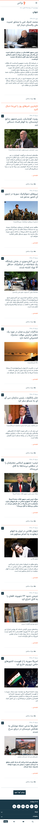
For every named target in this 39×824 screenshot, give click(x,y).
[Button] (31, 99)
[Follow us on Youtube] (27, 806)
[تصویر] (23, 821)
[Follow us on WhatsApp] (18, 806)
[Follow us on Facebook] (36, 806)
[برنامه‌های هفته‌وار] (14, 821)
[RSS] (14, 806)
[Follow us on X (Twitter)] (32, 806)
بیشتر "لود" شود (19, 792)
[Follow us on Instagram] (23, 806)
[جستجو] (32, 821)
